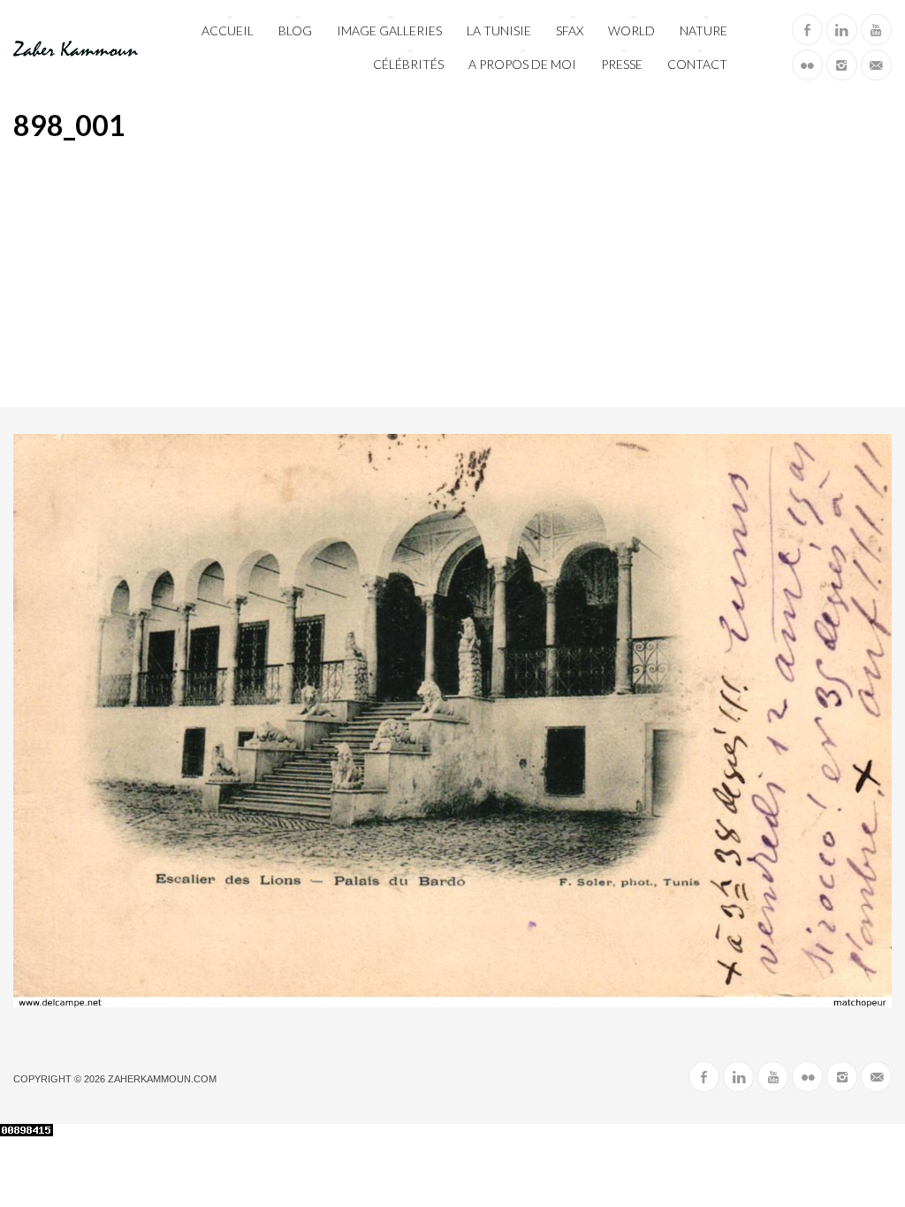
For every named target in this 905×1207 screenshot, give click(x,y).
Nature (703, 30)
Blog (295, 30)
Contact (697, 64)
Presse (622, 64)
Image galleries (389, 30)
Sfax (569, 30)
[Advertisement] (452, 275)
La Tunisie (499, 30)
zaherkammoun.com (162, 1079)
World (631, 30)
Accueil (228, 30)
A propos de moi (522, 64)
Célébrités (408, 64)
